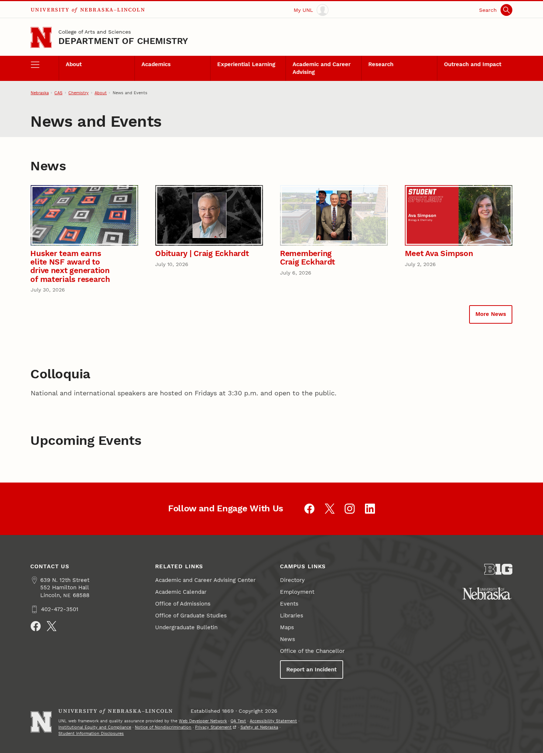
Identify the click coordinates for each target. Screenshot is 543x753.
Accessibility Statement (273, 720)
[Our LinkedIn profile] (370, 509)
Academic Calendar (180, 592)
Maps (287, 627)
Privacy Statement (213, 727)
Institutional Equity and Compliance (94, 727)
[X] (52, 626)
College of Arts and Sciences (94, 32)
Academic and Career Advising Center (205, 580)
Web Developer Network (203, 720)
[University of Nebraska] (487, 593)
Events (289, 603)
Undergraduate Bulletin (186, 627)
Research (380, 64)
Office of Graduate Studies (191, 615)
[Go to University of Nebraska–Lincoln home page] (41, 37)
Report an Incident (311, 669)
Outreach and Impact (472, 64)
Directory (292, 580)
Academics (156, 64)
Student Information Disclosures (91, 733)
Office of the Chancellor (312, 651)
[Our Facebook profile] (309, 509)
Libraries (291, 615)
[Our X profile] (330, 509)
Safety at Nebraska (259, 727)
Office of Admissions (183, 603)
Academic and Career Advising (322, 68)
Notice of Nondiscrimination (163, 727)
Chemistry (78, 92)
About (74, 64)
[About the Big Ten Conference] (498, 569)
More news (490, 314)
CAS (58, 92)
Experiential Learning (246, 64)
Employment (297, 592)
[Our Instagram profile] (350, 509)
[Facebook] (36, 626)
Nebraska (40, 92)
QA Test (238, 720)
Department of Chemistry (123, 41)
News (287, 639)
